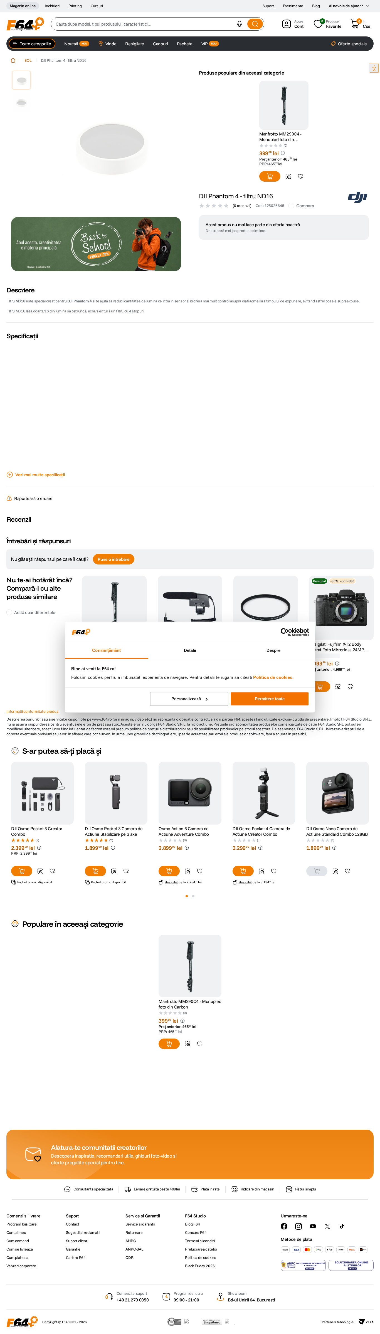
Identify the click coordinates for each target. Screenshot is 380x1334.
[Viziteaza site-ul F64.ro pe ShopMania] (212, 1322)
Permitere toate (270, 698)
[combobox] (157, 24)
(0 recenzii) (242, 205)
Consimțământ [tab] (106, 650)
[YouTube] (313, 1226)
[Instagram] (298, 1226)
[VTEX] (366, 1322)
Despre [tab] (274, 650)
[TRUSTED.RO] (174, 1322)
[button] (239, 24)
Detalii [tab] (190, 650)
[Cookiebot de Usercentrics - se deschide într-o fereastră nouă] (284, 632)
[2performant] (233, 1322)
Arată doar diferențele (34, 628)
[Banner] (96, 244)
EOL (28, 60)
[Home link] (13, 60)
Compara (305, 205)
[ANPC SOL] (351, 1265)
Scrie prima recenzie (190, 536)
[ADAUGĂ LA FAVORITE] (300, 176)
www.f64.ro (102, 735)
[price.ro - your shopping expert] (191, 1322)
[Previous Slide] (11, 809)
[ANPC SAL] (303, 1265)
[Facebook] (284, 1226)
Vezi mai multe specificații (40, 474)
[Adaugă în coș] (269, 176)
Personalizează (186, 698)
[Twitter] (327, 1226)
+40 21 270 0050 (133, 1300)
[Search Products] (255, 24)
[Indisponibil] (316, 887)
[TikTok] (342, 1226)
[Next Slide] (369, 809)
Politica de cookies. (273, 677)
